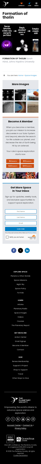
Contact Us (27, 425)
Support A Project (20, 365)
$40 (27, 166)
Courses (20, 321)
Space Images (31, 75)
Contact (20, 349)
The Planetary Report (21, 325)
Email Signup (20, 341)
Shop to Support (20, 370)
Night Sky (20, 284)
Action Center (20, 337)
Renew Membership (20, 361)
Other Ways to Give (20, 378)
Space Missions (20, 280)
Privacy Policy (32, 233)
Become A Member (21, 345)
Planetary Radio (20, 308)
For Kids (20, 293)
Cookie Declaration (20, 455)
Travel (20, 374)
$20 (12, 166)
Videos (20, 317)
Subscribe (21, 229)
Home (20, 75)
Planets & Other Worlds (20, 276)
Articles (20, 304)
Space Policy (20, 288)
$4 (13, 161)
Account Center (14, 425)
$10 (27, 161)
